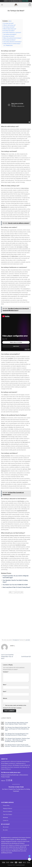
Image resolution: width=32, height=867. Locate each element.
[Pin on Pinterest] (22, 592)
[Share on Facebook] (13, 592)
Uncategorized (16, 640)
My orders (5, 830)
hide (10, 21)
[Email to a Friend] (19, 592)
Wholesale (5, 817)
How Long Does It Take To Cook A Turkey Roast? (16, 587)
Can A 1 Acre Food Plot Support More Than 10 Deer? (7, 656)
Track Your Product (7, 814)
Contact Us (5, 820)
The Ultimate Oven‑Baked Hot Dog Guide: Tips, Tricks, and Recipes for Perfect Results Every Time (17, 729)
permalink (28, 640)
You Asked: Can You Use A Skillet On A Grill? (15, 584)
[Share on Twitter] (16, 592)
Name (4, 684)
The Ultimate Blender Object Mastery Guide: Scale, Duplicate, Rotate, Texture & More (16, 723)
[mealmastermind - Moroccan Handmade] (16, 4)
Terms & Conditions (7, 811)
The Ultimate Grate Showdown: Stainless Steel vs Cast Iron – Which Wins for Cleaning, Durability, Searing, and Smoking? (17, 740)
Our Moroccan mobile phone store (10, 772)
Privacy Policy (6, 805)
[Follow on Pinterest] (11, 780)
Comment (5, 671)
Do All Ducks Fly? (26, 656)
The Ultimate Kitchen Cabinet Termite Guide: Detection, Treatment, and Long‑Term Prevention (18, 745)
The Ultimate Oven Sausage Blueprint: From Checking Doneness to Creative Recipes (16, 734)
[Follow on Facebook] (7, 780)
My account (5, 827)
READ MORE (25, 1)
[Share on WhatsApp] (10, 592)
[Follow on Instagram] (9, 780)
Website (5, 698)
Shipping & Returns (7, 808)
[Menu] (2, 5)
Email (4, 691)
